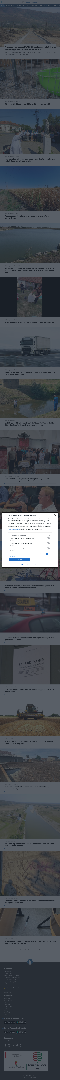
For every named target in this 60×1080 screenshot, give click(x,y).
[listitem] (30, 535)
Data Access (30, 564)
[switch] (48, 538)
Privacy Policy (38, 564)
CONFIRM (19, 559)
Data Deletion (22, 564)
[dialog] (30, 540)
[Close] (55, 515)
